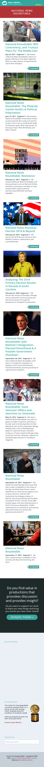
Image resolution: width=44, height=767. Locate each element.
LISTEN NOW (33, 68)
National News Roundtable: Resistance (20, 174)
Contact (34, 758)
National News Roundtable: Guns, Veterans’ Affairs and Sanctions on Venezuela (20, 408)
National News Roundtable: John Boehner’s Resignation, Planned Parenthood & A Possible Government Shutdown (20, 346)
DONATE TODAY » (22, 617)
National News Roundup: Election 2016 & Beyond (21, 229)
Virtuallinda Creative (26, 760)
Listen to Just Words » (13, 722)
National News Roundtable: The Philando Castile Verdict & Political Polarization (21, 107)
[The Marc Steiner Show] (12, 3)
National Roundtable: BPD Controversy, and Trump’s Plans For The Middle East (21, 47)
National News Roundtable (14, 477)
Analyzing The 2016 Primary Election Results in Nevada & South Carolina (20, 284)
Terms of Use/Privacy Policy (21, 758)
